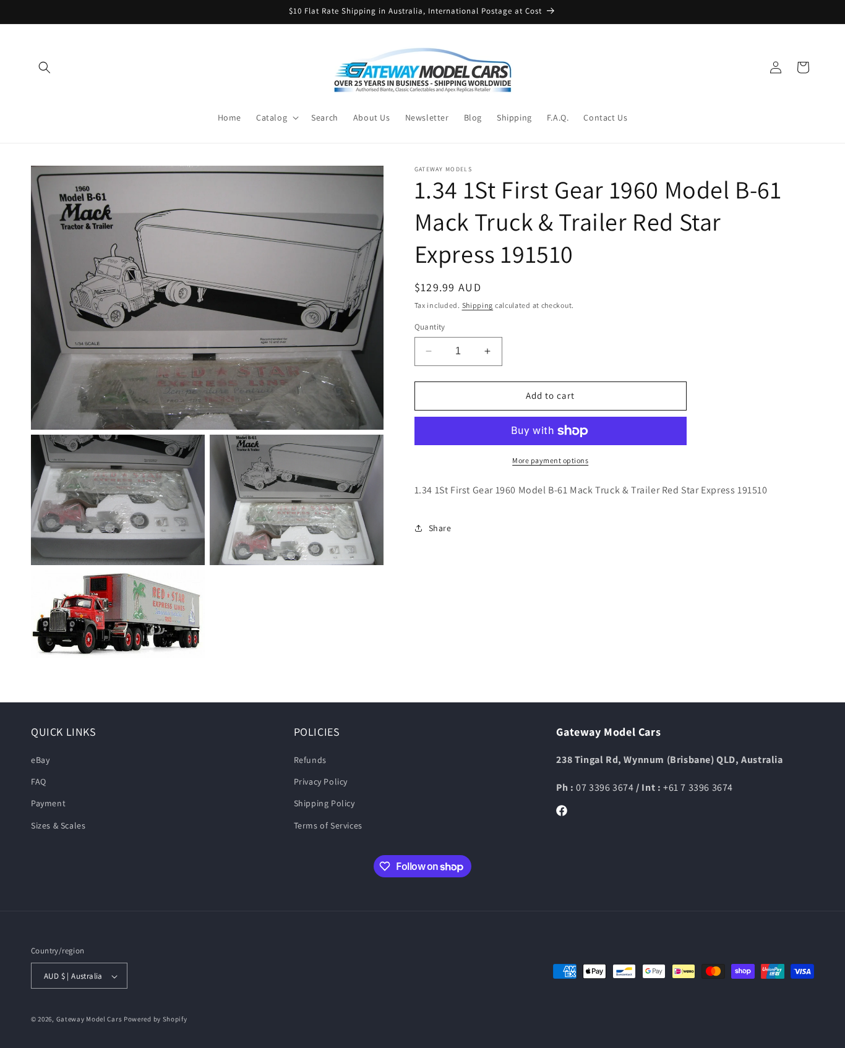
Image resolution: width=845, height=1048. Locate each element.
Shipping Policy (324, 803)
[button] (44, 67)
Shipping (478, 305)
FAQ (38, 782)
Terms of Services (328, 825)
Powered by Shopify (155, 1019)
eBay (40, 759)
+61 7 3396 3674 (698, 787)
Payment (48, 803)
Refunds (310, 759)
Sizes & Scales (58, 825)
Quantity (429, 327)
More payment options (550, 460)
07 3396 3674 (606, 787)
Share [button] (440, 528)
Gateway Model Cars (89, 1019)
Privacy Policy (321, 782)
